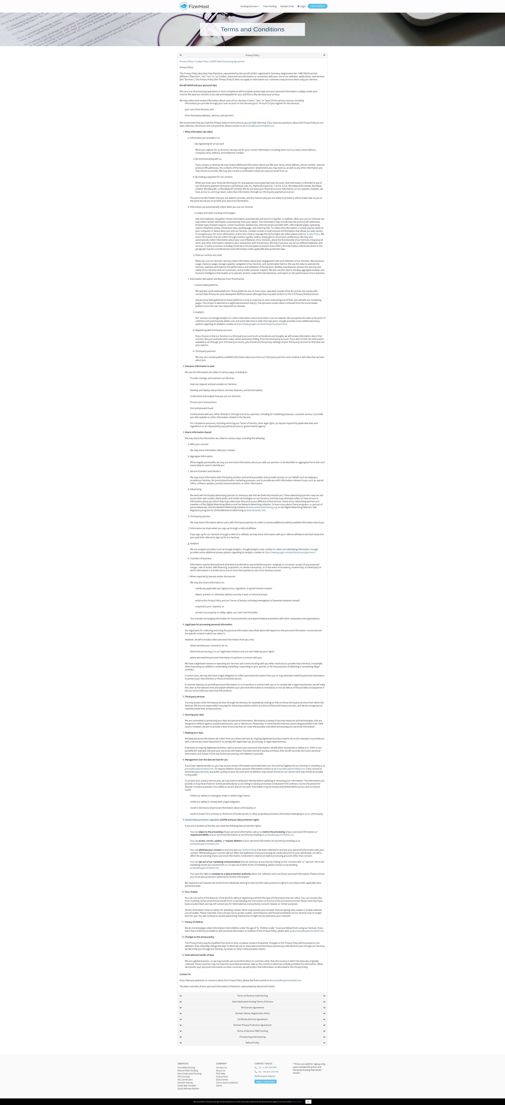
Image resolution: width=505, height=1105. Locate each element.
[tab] (252, 55)
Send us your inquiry (264, 1076)
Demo (219, 1085)
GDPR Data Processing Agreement (228, 61)
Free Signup (317, 6)
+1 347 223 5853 (269, 1067)
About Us (220, 1070)
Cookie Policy (201, 61)
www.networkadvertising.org (262, 507)
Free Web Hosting (186, 1067)
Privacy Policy (186, 61)
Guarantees (222, 1076)
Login (303, 6)
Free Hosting (269, 6)
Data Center (222, 1079)
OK (308, 1102)
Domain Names (185, 1082)
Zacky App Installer (187, 1085)
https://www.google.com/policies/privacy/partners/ (262, 324)
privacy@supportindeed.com (260, 125)
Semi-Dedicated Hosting (189, 1073)
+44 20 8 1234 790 (270, 1071)
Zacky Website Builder (188, 1088)
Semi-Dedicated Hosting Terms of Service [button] (252, 1001)
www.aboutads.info (256, 510)
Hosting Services (249, 6)
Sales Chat (288, 6)
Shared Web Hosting (188, 1070)
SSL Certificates (185, 1079)
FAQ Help (220, 1073)
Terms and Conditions (227, 1082)
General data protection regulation (202, 819)
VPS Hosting (184, 1076)
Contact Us (221, 1067)
